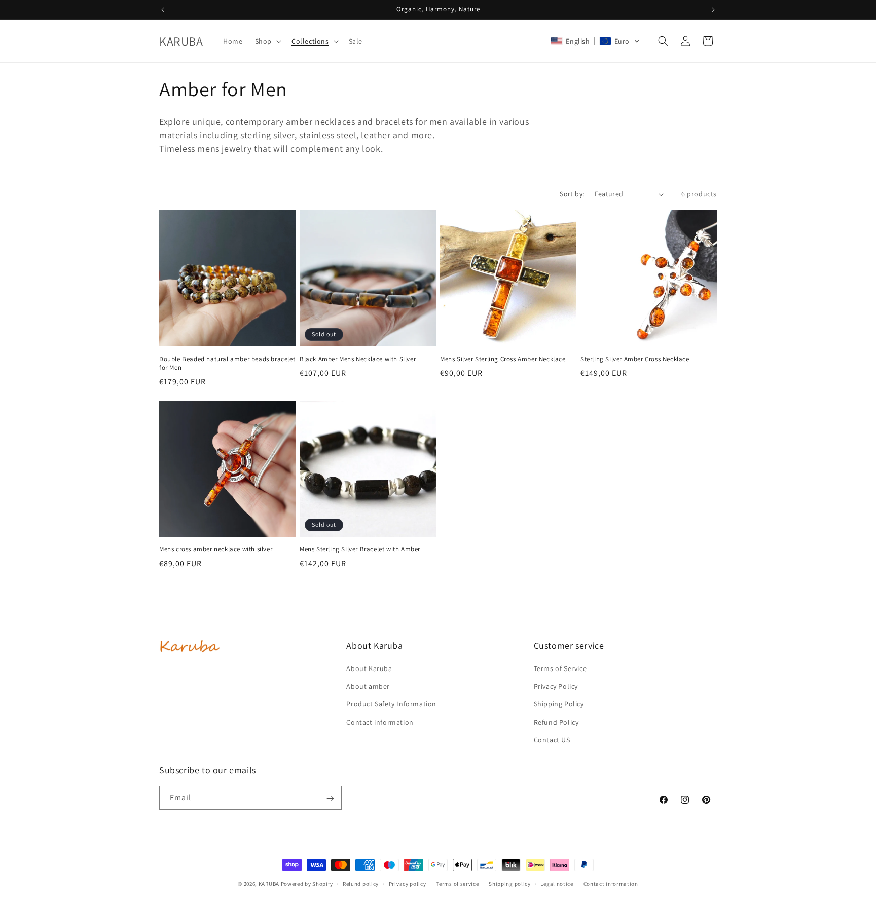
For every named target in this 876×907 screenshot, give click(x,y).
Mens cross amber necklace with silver (215, 549)
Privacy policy (407, 883)
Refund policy (361, 883)
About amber (368, 686)
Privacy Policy (556, 686)
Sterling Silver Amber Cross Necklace (634, 359)
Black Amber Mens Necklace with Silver (358, 359)
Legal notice (556, 883)
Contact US (552, 739)
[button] (267, 41)
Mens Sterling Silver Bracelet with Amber (360, 549)
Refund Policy (556, 722)
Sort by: (572, 194)
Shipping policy (510, 883)
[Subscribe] (330, 798)
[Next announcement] (713, 9)
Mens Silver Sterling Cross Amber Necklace (503, 359)
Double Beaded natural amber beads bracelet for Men (227, 363)
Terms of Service (560, 668)
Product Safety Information (391, 704)
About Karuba (369, 668)
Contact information (379, 722)
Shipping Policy (559, 704)
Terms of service (457, 883)
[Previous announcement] (163, 9)
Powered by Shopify (307, 883)
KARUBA (269, 883)
